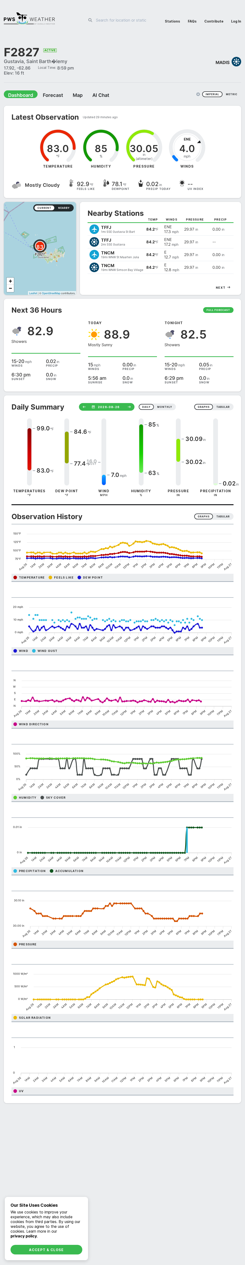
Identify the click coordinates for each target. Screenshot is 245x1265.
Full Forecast (218, 311)
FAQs (192, 21)
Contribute (213, 21)
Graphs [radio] (204, 517)
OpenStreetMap (51, 294)
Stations (172, 21)
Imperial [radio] (212, 95)
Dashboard (18, 96)
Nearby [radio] (64, 209)
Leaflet (33, 294)
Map (69, 96)
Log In (236, 21)
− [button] (10, 290)
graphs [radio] (204, 408)
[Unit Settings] (198, 95)
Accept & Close (46, 1250)
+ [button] (10, 282)
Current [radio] (44, 209)
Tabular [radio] (223, 517)
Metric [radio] (231, 95)
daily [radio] (146, 408)
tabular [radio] (223, 408)
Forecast (46, 96)
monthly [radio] (164, 408)
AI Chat (89, 96)
